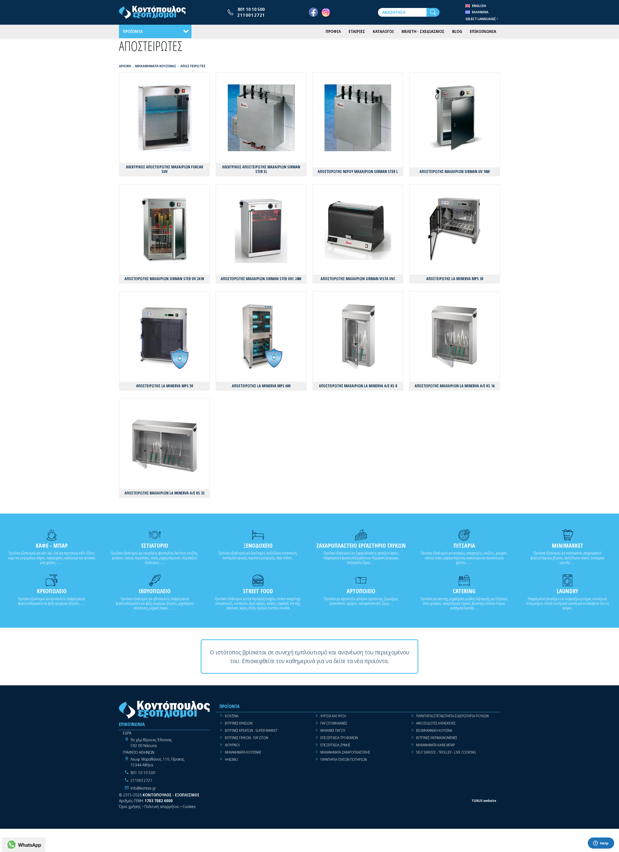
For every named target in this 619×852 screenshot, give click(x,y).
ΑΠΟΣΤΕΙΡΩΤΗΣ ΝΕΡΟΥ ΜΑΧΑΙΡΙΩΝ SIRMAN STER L (358, 171)
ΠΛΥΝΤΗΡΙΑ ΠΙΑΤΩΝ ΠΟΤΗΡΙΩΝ (343, 759)
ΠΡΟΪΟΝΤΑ (133, 31)
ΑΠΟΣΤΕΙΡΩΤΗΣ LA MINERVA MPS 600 (261, 386)
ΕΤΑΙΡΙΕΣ (357, 31)
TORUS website (484, 800)
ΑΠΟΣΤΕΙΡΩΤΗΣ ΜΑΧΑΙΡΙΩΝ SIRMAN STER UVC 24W (261, 278)
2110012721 (251, 15)
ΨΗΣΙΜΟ (231, 759)
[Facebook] (313, 12)
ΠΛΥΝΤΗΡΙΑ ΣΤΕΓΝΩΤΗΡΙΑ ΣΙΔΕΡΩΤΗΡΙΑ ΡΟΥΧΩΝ (452, 716)
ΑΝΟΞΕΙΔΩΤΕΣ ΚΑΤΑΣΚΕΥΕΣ (436, 723)
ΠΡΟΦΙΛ (333, 31)
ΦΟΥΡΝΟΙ (232, 745)
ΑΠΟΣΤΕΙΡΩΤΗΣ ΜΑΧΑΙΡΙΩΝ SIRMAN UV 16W (455, 171)
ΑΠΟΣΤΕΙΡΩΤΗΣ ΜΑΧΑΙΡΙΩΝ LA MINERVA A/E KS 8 (358, 386)
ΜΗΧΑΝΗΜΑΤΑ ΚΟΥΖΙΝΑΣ (243, 752)
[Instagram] (326, 12)
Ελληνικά (480, 12)
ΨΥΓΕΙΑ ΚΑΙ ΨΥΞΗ (333, 716)
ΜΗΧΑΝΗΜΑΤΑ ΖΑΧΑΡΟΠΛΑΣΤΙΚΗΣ (345, 752)
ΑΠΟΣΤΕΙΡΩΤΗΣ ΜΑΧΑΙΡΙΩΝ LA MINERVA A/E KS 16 (454, 386)
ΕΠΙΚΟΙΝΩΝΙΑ (483, 31)
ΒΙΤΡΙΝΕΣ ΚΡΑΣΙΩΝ (238, 723)
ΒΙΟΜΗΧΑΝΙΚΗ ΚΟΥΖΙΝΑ (434, 730)
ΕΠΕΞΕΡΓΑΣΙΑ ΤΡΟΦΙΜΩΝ (339, 737)
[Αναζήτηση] (433, 12)
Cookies (189, 806)
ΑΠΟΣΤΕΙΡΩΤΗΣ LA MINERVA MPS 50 (164, 386)
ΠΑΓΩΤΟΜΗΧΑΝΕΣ (333, 723)
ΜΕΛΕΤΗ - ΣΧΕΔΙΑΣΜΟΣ (423, 31)
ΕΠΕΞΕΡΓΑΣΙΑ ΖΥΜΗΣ (335, 745)
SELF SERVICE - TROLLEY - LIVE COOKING (446, 752)
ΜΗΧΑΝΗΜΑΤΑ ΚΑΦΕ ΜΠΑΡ (435, 745)
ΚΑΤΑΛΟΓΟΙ (383, 31)
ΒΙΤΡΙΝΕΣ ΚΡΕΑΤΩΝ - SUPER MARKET (251, 730)
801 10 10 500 (251, 9)
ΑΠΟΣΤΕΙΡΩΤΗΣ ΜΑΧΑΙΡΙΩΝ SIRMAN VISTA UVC (358, 278)
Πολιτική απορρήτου (161, 806)
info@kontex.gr (143, 788)
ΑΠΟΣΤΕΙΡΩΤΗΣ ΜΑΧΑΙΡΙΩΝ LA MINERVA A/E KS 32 (164, 493)
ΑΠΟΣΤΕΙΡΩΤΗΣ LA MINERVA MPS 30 (454, 278)
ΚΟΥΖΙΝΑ (231, 716)
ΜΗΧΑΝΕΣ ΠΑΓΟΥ (332, 730)
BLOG (457, 31)
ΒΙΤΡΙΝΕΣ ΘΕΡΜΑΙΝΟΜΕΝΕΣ (436, 737)
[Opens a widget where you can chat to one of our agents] (601, 843)
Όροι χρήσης (130, 806)
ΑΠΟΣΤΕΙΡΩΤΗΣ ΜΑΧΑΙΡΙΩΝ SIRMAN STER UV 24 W (164, 278)
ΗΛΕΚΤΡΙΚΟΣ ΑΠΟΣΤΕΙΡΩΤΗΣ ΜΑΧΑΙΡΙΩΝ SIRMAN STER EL (261, 169)
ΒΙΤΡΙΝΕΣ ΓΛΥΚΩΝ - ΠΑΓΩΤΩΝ (246, 737)
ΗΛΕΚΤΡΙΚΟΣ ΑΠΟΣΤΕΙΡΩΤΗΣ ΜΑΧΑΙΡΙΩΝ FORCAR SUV (164, 169)
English (479, 5)
